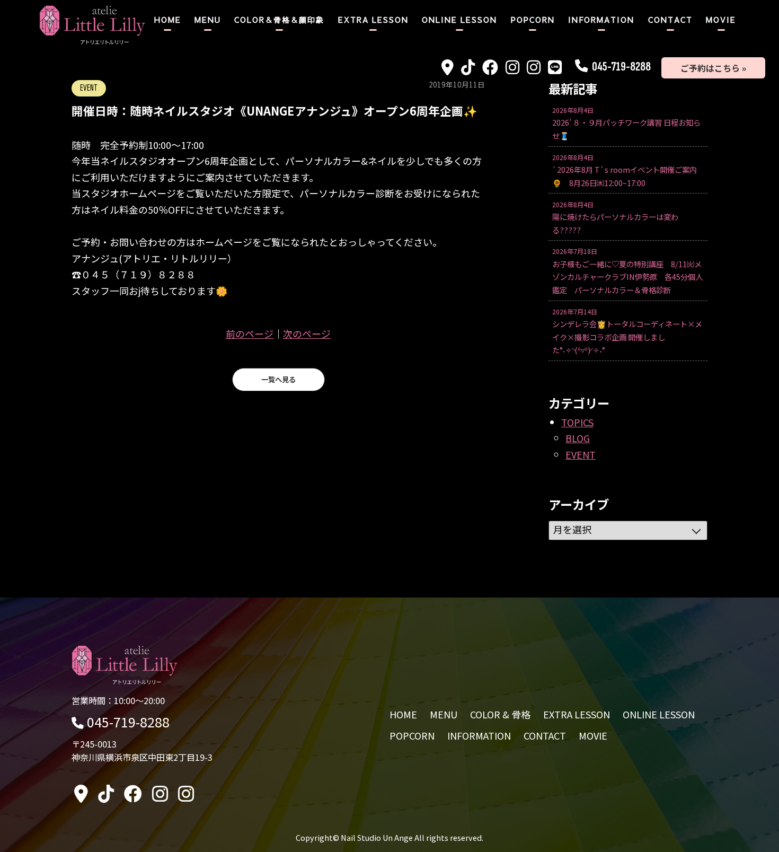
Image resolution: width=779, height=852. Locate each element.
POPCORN (533, 19)
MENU (207, 19)
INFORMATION (601, 19)
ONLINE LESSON (459, 19)
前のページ (249, 333)
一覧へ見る (278, 379)
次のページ (307, 333)
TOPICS (577, 422)
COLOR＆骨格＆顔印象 (279, 19)
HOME (167, 19)
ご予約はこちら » (713, 68)
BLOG (577, 438)
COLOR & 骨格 (500, 714)
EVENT (580, 454)
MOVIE (721, 19)
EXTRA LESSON (373, 19)
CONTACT (670, 19)
